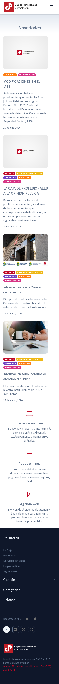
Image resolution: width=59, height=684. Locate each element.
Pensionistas (27, 75)
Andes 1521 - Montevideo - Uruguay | (21, 666)
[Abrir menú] (51, 7)
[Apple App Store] (35, 619)
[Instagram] (27, 619)
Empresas (10, 177)
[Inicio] (23, 7)
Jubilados (10, 75)
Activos (9, 173)
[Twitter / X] (23, 629)
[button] (54, 539)
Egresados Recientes (29, 173)
